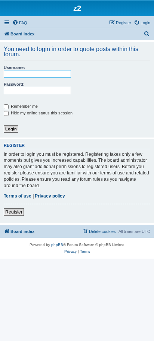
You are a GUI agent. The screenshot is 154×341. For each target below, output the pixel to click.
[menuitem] (19, 22)
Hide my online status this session (41, 113)
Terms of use (17, 196)
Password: (14, 84)
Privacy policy (50, 196)
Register (13, 212)
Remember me (24, 106)
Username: (14, 67)
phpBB (57, 245)
